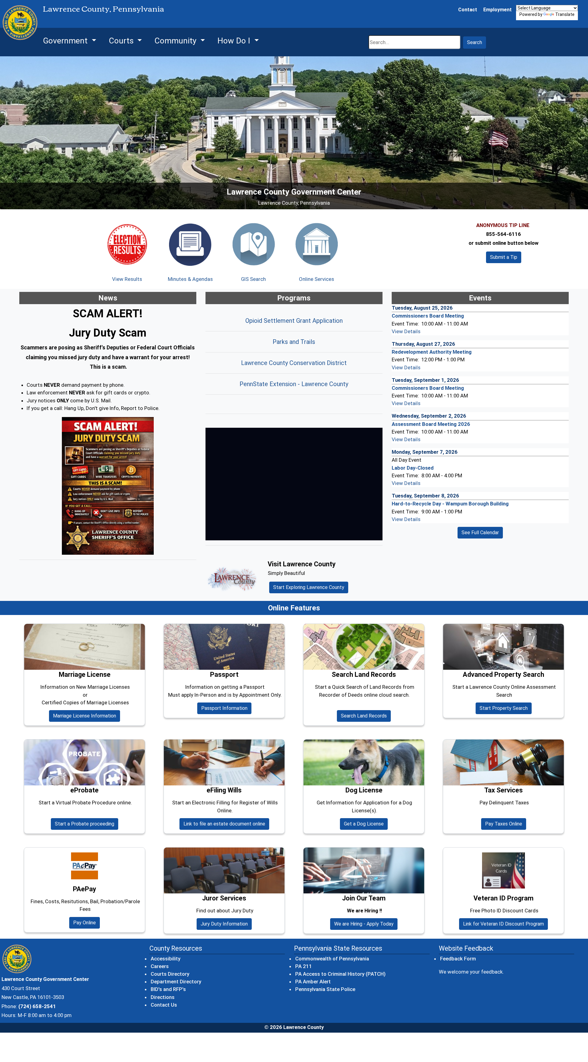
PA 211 (304, 966)
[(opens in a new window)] (107, 486)
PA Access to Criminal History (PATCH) (340, 974)
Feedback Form (458, 959)
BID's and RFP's (168, 989)
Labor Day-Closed (413, 468)
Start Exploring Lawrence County (308, 587)
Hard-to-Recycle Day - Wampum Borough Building (450, 504)
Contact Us (164, 1005)
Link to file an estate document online (226, 824)
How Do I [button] (234, 40)
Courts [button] (122, 40)
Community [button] (176, 40)
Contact (467, 10)
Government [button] (66, 40)
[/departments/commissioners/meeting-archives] (190, 244)
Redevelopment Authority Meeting (432, 352)
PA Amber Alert (313, 981)
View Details (406, 331)
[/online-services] (316, 244)
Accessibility (165, 959)
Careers (160, 966)
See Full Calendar (480, 532)
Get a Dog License (364, 824)
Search (474, 42)
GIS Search (253, 279)
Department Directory (176, 981)
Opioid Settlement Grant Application (294, 320)
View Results (127, 279)
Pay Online (86, 922)
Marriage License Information (84, 716)
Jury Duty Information (224, 924)
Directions (163, 997)
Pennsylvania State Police (325, 989)
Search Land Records (366, 716)
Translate (565, 14)
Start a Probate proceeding (86, 824)
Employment (497, 10)
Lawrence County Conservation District (294, 363)
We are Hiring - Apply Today (364, 924)
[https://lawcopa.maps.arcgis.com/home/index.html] (253, 244)
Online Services (316, 279)
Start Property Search (506, 708)
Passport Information (224, 708)
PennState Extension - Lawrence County (293, 384)
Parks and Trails (294, 341)
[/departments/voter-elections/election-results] (127, 244)
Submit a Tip (503, 257)
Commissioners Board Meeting (428, 316)
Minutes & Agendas (190, 279)
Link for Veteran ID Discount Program (503, 924)
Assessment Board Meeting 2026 (431, 424)
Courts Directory (170, 974)
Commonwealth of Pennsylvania (332, 958)
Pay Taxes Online (503, 824)
